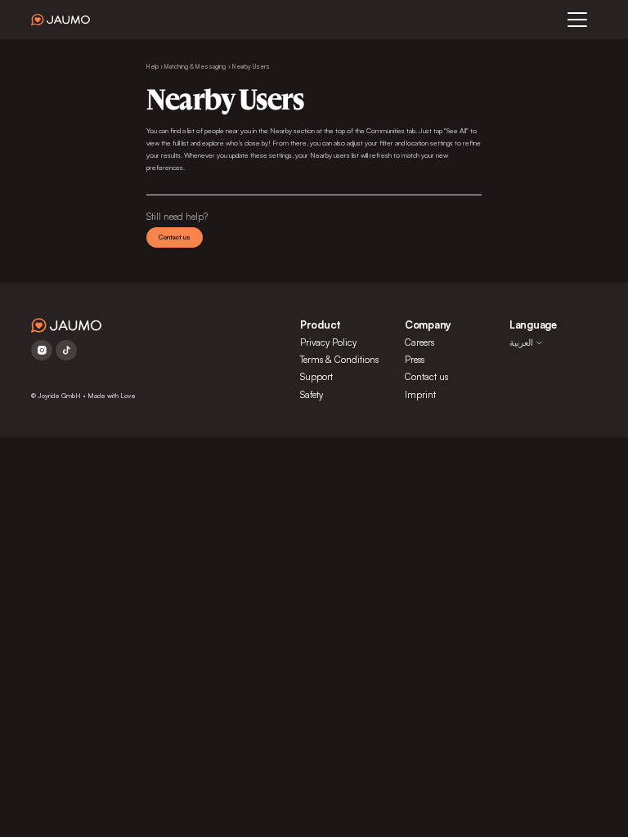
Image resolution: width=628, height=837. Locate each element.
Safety (311, 395)
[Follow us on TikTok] (66, 350)
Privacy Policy (328, 342)
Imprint (420, 395)
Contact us (175, 237)
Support (316, 377)
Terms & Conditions (339, 359)
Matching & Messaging (195, 66)
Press (414, 359)
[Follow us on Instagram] (41, 350)
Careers (419, 342)
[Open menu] (577, 19)
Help (152, 66)
